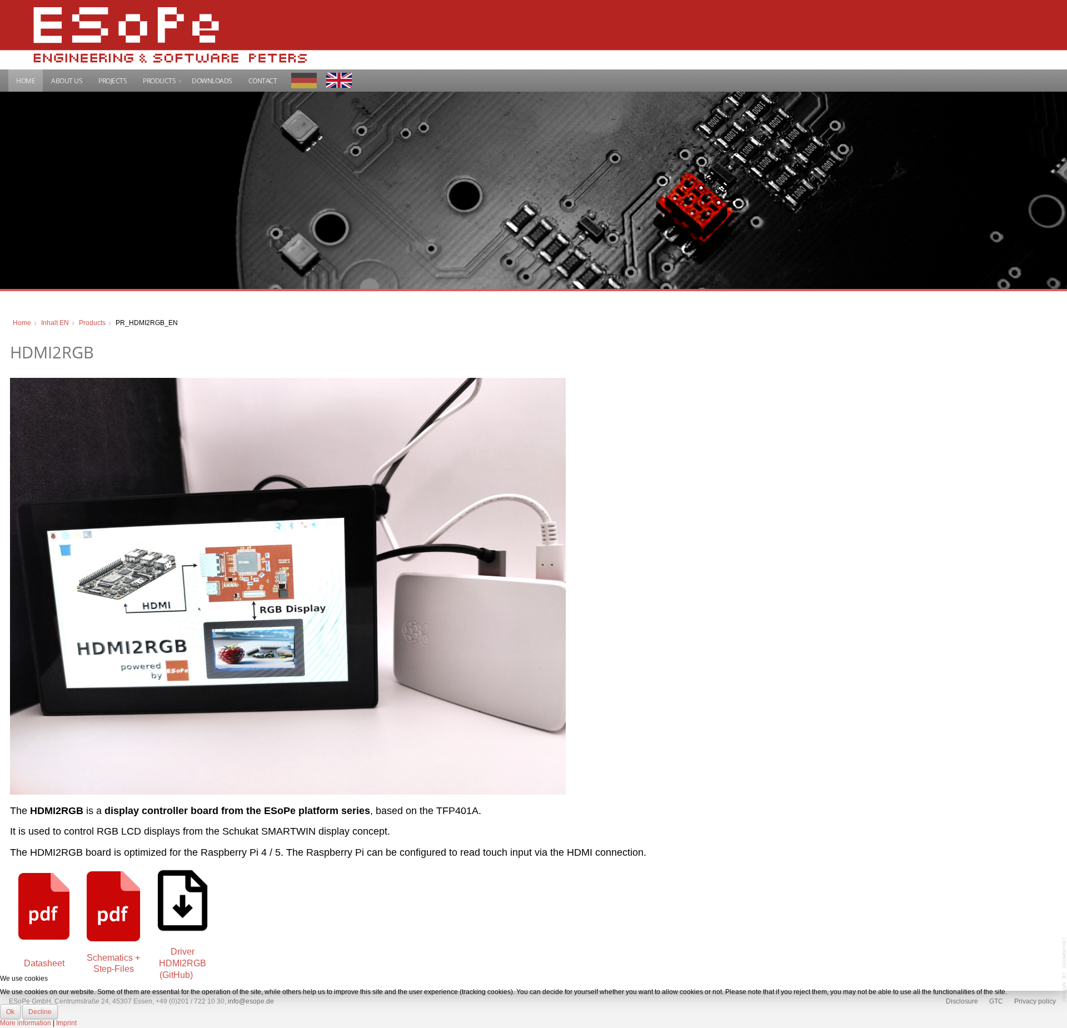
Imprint (66, 1023)
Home (25, 81)
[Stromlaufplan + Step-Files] (113, 905)
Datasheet (44, 963)
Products (159, 81)
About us (66, 81)
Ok (10, 1012)
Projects (112, 81)
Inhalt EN (55, 323)
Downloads (212, 81)
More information (25, 1023)
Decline (40, 1012)
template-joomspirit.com (1065, 970)
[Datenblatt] (44, 905)
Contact (262, 81)
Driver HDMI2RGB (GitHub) (182, 963)
